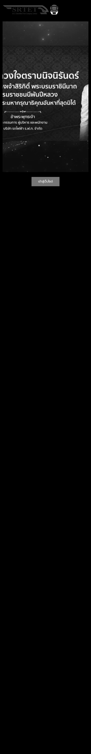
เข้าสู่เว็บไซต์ (45, 181)
